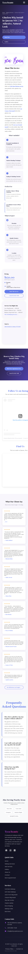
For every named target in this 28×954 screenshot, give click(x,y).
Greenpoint (8, 812)
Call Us (6, 41)
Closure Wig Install (10, 897)
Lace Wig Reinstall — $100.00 (11, 308)
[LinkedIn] (14, 850)
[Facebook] (6, 850)
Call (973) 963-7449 (14, 295)
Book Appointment (10, 878)
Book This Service (14, 291)
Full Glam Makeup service (16, 86)
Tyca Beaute (7, 2)
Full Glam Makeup (10, 889)
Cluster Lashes (9, 903)
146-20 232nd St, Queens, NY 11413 (12, 326)
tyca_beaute (19, 438)
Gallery (7, 869)
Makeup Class (9, 909)
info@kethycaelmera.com (15, 931)
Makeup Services (9, 12)
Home (3, 12)
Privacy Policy (9, 949)
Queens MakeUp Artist (9, 438)
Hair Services (8, 866)
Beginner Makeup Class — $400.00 (12, 310)
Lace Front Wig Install (11, 895)
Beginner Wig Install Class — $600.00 (13, 312)
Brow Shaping (9, 906)
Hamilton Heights (18, 812)
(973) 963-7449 (12, 928)
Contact (7, 875)
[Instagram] (10, 850)
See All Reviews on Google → (14, 687)
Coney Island (18, 808)
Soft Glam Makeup (10, 892)
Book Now (7, 37)
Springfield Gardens (14, 816)
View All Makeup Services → (11, 314)
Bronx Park (9, 808)
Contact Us (19, 949)
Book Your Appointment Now (14, 368)
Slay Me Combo (9, 900)
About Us (7, 872)
